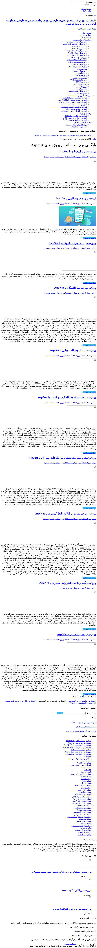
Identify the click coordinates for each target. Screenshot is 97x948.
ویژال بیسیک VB (80, 84)
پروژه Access (86, 776)
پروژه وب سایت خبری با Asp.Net (76, 634)
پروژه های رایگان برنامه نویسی (74, 44)
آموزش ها (87, 756)
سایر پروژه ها (81, 93)
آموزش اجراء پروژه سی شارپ (74, 118)
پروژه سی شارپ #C (83, 794)
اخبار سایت (87, 761)
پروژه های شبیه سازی (78, 91)
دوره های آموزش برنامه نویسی (79, 96)
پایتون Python (86, 772)
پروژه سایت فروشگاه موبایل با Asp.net (73, 350)
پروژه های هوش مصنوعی (76, 42)
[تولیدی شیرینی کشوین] (86, 29)
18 (44, 356)
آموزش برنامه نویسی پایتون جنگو (74, 107)
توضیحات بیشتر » (89, 193)
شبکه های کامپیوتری (83, 830)
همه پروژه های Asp (79, 49)
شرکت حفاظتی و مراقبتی (86, 727)
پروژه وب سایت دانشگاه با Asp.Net (75, 287)
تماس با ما (87, 11)
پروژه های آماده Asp (73, 157)
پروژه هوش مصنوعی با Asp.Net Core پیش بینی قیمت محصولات (61, 872)
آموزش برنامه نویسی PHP (76, 109)
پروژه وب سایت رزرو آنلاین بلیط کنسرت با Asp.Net (65, 513)
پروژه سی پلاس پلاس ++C (76, 55)
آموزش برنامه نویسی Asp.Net (75, 98)
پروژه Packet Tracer (79, 64)
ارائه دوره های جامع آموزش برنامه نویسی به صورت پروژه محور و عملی (63, 135)
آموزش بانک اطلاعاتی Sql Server (74, 111)
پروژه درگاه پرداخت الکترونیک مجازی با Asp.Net (67, 582)
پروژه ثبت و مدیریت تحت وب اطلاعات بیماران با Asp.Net (62, 457)
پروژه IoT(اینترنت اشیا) (78, 66)
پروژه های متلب (80, 89)
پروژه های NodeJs (80, 71)
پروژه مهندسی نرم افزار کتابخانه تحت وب (72, 909)
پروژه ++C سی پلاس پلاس (81, 774)
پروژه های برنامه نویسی (82, 40)
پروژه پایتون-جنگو (80, 78)
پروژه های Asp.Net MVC (77, 51)
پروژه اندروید (82, 73)
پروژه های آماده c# (84, 810)
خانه (94, 139)
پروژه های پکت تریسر (82, 814)
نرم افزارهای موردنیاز (82, 122)
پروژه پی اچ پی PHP (79, 57)
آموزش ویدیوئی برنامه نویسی (79, 759)
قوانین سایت (86, 9)
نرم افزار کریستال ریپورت (76, 125)
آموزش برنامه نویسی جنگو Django (77, 752)
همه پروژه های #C (79, 46)
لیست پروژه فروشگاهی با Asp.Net (75, 198)
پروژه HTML (81, 82)
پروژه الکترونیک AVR (78, 80)
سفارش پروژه (85, 35)
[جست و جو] (95, 2)
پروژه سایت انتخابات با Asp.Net (77, 151)
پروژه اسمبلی (81, 87)
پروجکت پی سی (70, 944)
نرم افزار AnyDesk (79, 127)
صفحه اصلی (86, 33)
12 (44, 639)
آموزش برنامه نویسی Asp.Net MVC (72, 100)
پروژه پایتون (82, 69)
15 (44, 519)
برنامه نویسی (86, 767)
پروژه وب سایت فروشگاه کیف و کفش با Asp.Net (67, 397)
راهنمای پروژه (85, 113)
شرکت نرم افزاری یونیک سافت (83, 722)
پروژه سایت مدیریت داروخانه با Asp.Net (72, 243)
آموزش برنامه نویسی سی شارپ (74, 104)
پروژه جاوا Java (81, 75)
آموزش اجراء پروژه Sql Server (75, 120)
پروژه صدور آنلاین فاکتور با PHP (76, 890)
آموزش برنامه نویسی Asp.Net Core (73, 102)
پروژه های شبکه (85, 819)
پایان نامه (87, 770)
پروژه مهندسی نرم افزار (77, 62)
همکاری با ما (86, 37)
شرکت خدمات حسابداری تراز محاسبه (81, 731)
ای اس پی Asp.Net (89, 157)
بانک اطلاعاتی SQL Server (77, 60)
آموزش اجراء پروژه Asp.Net (76, 116)
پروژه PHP (87, 781)
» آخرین (75, 696)
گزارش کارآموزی (84, 832)
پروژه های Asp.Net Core (77, 53)
